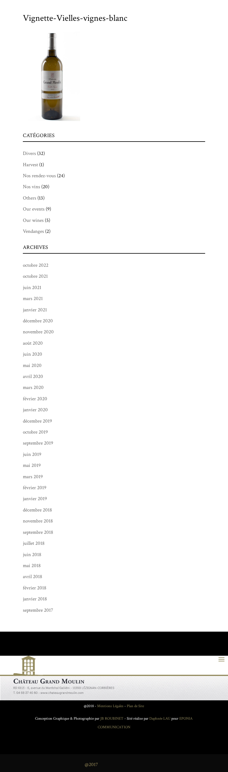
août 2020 (33, 343)
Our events (34, 209)
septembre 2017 (38, 610)
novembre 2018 (38, 521)
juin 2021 (32, 287)
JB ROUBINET (112, 718)
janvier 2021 (35, 310)
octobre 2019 (35, 432)
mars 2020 (33, 387)
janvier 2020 (35, 410)
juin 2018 (32, 554)
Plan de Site (135, 706)
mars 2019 (33, 476)
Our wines (33, 220)
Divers (29, 153)
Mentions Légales (110, 706)
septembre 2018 (38, 532)
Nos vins (31, 186)
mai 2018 (32, 565)
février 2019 (34, 487)
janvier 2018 (35, 599)
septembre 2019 (38, 443)
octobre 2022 (35, 265)
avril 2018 (32, 576)
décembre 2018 (37, 510)
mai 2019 (32, 465)
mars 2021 (33, 298)
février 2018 (34, 588)
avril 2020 (33, 376)
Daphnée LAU (159, 718)
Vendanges (33, 231)
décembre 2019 (37, 421)
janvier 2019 (35, 498)
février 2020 (35, 399)
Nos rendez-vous (39, 175)
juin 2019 (32, 454)
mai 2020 (32, 365)
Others (29, 198)
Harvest (30, 164)
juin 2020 (32, 354)
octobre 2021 (35, 276)
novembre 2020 (38, 332)
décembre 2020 (38, 321)
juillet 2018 (34, 543)
